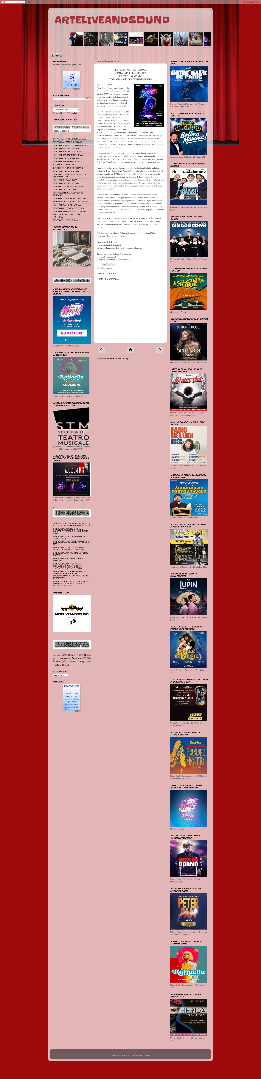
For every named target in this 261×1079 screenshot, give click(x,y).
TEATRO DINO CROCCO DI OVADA (68, 208)
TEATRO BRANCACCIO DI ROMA (68, 155)
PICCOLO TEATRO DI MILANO (66, 171)
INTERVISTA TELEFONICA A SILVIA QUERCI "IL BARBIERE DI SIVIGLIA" (69, 548)
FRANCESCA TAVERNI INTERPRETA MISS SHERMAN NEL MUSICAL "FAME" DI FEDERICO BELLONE (71, 583)
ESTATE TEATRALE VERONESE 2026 (69, 139)
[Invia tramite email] (103, 264)
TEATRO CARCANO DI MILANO (67, 162)
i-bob (130, 1055)
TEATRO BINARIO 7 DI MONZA (67, 205)
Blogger (147, 1055)
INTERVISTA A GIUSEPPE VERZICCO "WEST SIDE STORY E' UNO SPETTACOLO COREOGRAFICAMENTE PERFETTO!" (70, 574)
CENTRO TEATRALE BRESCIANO (68, 168)
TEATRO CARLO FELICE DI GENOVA (69, 212)
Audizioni (57, 655)
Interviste (63, 659)
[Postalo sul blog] (106, 264)
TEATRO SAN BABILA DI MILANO (67, 142)
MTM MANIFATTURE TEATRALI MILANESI (71, 202)
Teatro (57, 664)
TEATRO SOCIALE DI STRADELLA (68, 187)
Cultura (71, 655)
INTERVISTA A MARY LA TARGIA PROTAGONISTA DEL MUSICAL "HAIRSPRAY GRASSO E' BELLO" (68, 566)
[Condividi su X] (109, 264)
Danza (87, 655)
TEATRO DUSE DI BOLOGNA (66, 158)
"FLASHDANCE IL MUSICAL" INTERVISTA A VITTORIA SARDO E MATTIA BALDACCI (71, 525)
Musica (76, 658)
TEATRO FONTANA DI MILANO (66, 190)
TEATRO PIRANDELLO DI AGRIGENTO (70, 145)
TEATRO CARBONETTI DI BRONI (68, 152)
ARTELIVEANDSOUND (112, 20)
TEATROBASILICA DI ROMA (65, 220)
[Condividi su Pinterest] (114, 264)
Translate (73, 113)
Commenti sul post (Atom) (116, 359)
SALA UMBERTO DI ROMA (65, 165)
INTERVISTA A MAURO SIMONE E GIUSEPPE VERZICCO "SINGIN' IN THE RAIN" (70, 531)
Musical (108, 268)
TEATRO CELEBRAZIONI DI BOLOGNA (70, 198)
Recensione (72, 661)
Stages (83, 662)
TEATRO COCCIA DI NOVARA (66, 183)
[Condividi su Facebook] (111, 264)
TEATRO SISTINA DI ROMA (65, 180)
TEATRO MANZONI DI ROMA (66, 149)
